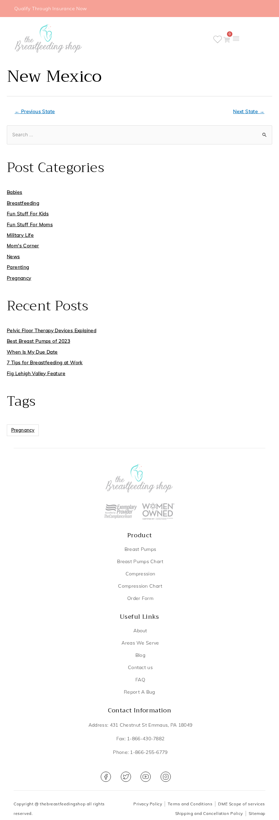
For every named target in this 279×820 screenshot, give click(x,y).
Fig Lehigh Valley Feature (36, 373)
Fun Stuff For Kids (28, 214)
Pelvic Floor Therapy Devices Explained (51, 330)
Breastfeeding (23, 203)
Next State (248, 111)
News (13, 256)
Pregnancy (19, 278)
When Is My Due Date (32, 352)
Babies (14, 192)
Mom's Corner (23, 246)
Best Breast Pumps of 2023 (38, 341)
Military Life (20, 235)
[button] (235, 38)
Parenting (18, 267)
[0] (227, 40)
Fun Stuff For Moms (30, 224)
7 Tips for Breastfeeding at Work (45, 362)
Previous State (35, 111)
